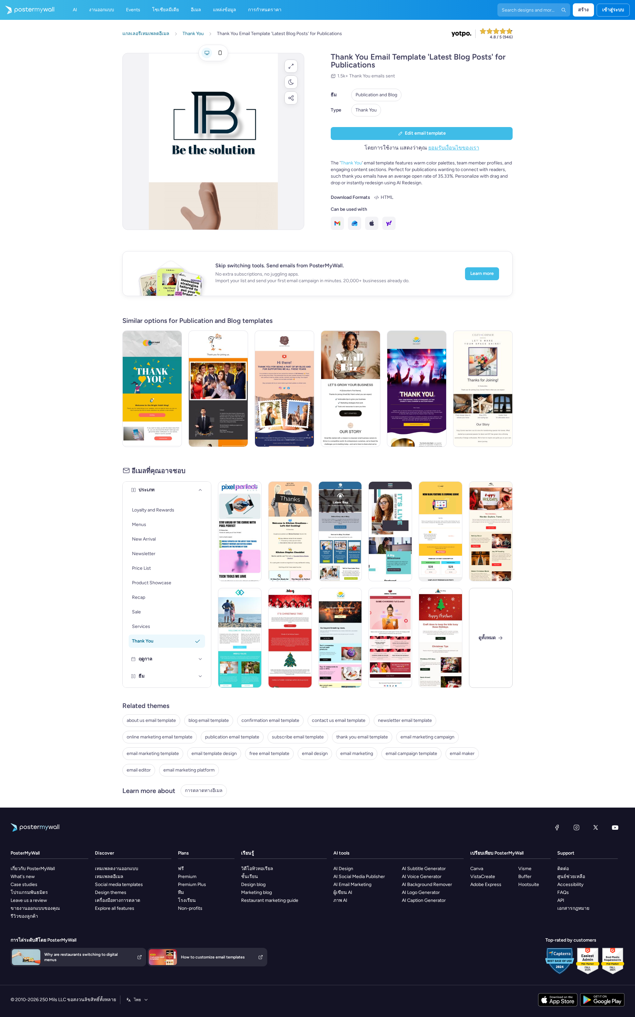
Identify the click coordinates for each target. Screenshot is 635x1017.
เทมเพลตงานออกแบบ (116, 868)
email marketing (356, 753)
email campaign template (411, 753)
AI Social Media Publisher (359, 876)
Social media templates (119, 884)
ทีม (181, 892)
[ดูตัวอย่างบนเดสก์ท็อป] (206, 53)
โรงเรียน (187, 900)
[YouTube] (615, 827)
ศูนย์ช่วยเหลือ (571, 876)
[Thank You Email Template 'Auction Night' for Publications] (416, 389)
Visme (524, 868)
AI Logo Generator (421, 892)
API (560, 900)
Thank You (366, 110)
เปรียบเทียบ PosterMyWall (497, 853)
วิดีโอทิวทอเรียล (257, 868)
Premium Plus (192, 884)
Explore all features (114, 908)
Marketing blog (256, 892)
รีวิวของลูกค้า (24, 916)
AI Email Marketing (352, 884)
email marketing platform (189, 770)
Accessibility (570, 884)
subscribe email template (298, 737)
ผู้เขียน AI (342, 892)
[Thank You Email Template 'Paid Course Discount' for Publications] (284, 389)
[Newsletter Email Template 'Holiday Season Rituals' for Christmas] (290, 638)
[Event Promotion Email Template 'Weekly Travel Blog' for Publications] (240, 638)
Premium (187, 876)
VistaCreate (482, 876)
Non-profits (190, 908)
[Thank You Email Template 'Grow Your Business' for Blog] (350, 389)
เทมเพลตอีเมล (109, 876)
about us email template (151, 720)
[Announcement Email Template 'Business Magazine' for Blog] (390, 531)
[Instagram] (576, 827)
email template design (214, 753)
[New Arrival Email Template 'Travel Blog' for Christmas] (491, 531)
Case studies (24, 884)
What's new (23, 876)
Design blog (253, 884)
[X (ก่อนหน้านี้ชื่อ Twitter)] (595, 827)
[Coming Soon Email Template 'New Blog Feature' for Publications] (440, 531)
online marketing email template (159, 737)
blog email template (209, 720)
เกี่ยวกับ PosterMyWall (33, 868)
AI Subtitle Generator (424, 868)
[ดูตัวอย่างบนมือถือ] (220, 53)
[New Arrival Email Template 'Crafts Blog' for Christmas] (440, 638)
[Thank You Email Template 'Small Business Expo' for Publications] (218, 389)
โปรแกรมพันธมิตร (29, 892)
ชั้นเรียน (249, 876)
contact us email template (338, 720)
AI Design (343, 868)
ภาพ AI (340, 900)
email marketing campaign (427, 737)
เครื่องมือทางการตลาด (117, 900)
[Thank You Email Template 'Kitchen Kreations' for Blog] (290, 531)
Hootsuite (528, 884)
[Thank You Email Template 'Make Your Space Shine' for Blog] (483, 389)
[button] (291, 66)
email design (315, 753)
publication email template (232, 737)
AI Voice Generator (422, 876)
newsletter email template (405, 720)
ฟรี (181, 868)
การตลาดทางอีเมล (204, 790)
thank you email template (362, 737)
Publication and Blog (376, 95)
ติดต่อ (563, 868)
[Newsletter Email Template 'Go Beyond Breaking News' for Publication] (340, 638)
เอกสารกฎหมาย (573, 908)
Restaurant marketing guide (269, 900)
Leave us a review (29, 900)
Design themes (110, 892)
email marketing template (153, 753)
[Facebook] (557, 827)
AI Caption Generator (424, 900)
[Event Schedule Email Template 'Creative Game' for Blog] (390, 638)
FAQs (563, 892)
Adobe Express (485, 884)
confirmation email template (270, 720)
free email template (269, 753)
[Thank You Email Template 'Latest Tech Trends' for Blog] (240, 531)
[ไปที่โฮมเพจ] (27, 10)
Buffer (524, 876)
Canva (476, 868)
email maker (462, 753)
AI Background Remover (427, 884)
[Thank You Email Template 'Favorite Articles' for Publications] (152, 389)
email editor (139, 770)
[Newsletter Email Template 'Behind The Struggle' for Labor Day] (340, 531)
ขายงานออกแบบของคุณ (35, 908)
